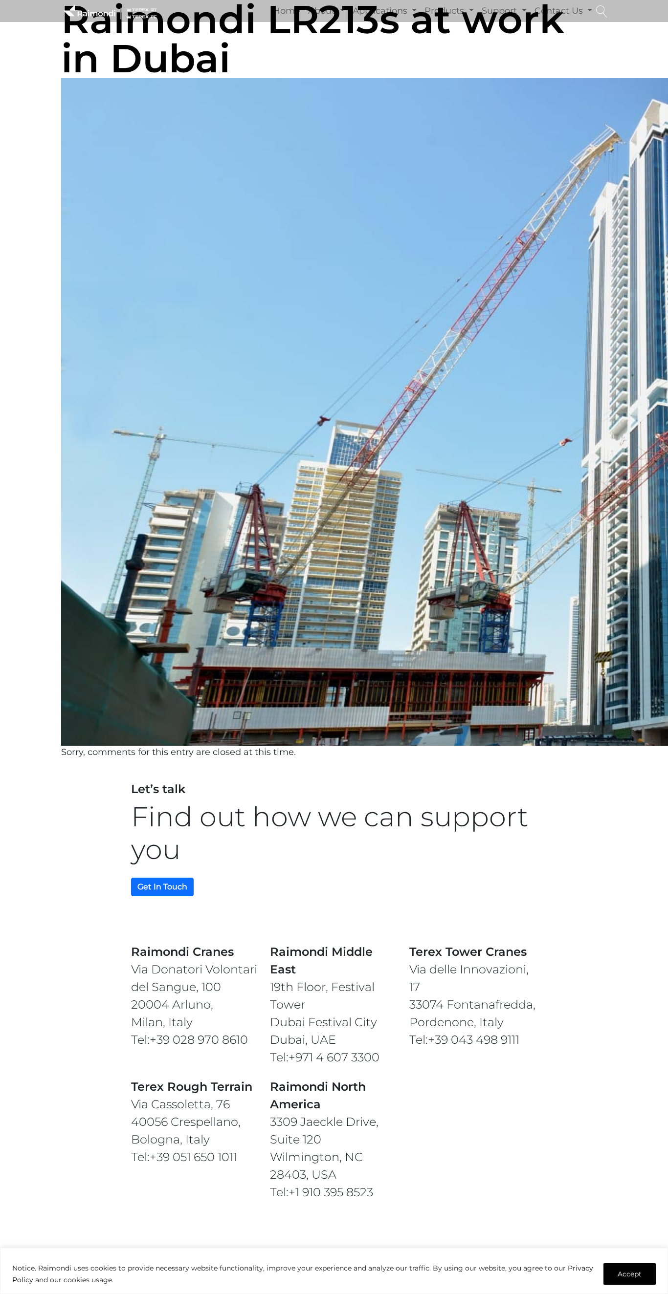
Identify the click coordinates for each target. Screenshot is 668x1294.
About (322, 10)
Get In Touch (162, 886)
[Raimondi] (110, 11)
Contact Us (559, 10)
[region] (334, 1271)
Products (445, 10)
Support (500, 10)
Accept (630, 1274)
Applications (381, 10)
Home (286, 10)
